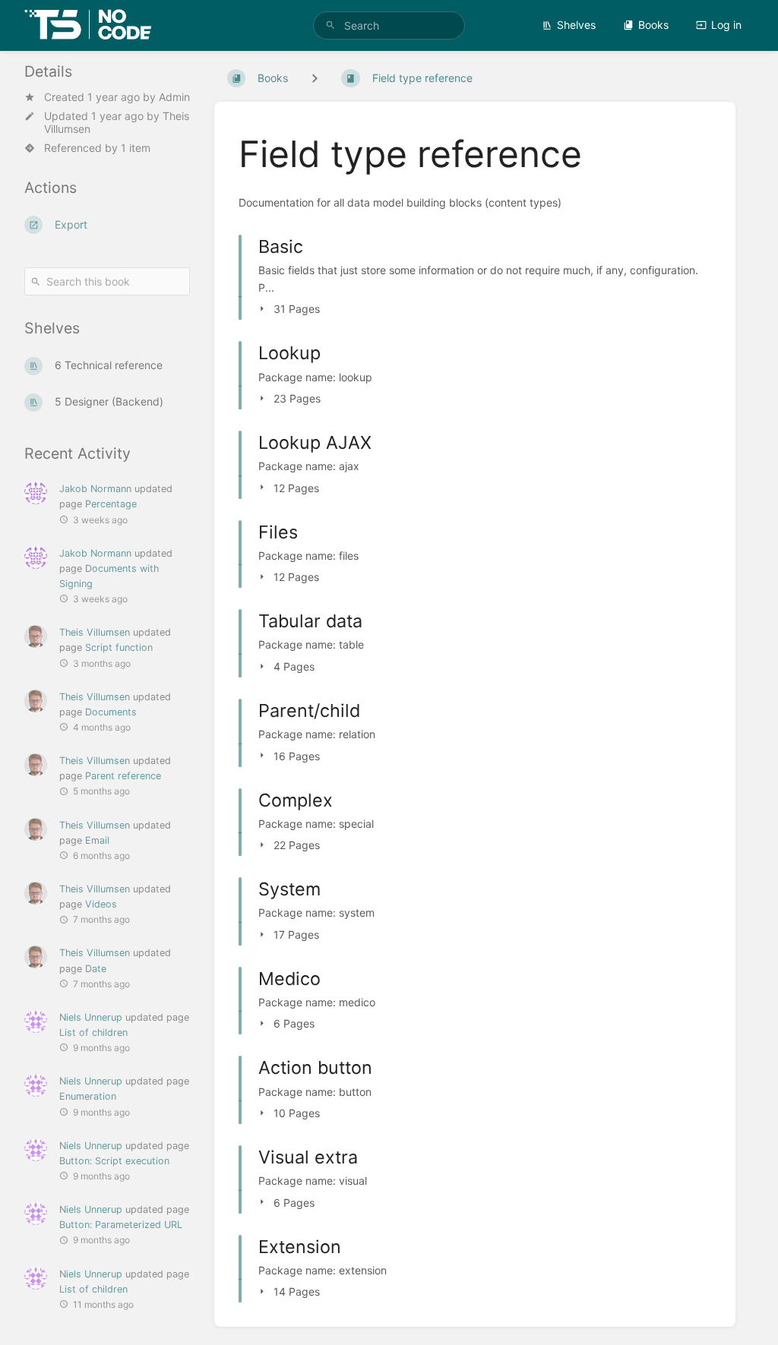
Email (97, 840)
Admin (174, 96)
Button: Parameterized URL (120, 1224)
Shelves (576, 24)
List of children (93, 1032)
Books (653, 24)
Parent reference (123, 775)
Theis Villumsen (94, 632)
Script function (119, 647)
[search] (389, 25)
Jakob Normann (95, 488)
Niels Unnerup (90, 1017)
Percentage (111, 504)
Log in (726, 24)
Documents (111, 712)
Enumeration (87, 1096)
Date (95, 968)
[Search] (330, 25)
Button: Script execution (114, 1161)
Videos (101, 904)
